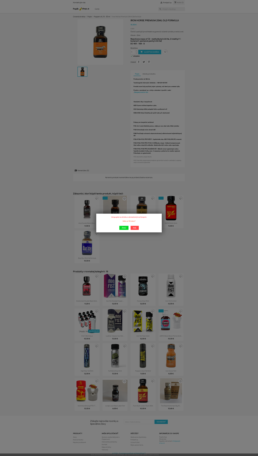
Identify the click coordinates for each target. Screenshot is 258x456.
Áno (124, 228)
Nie (134, 228)
